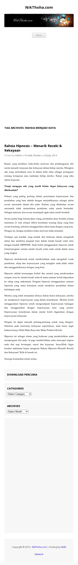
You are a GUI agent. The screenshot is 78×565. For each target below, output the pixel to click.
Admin (18, 155)
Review (36, 155)
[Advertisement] (39, 81)
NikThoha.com (39, 7)
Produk (28, 155)
